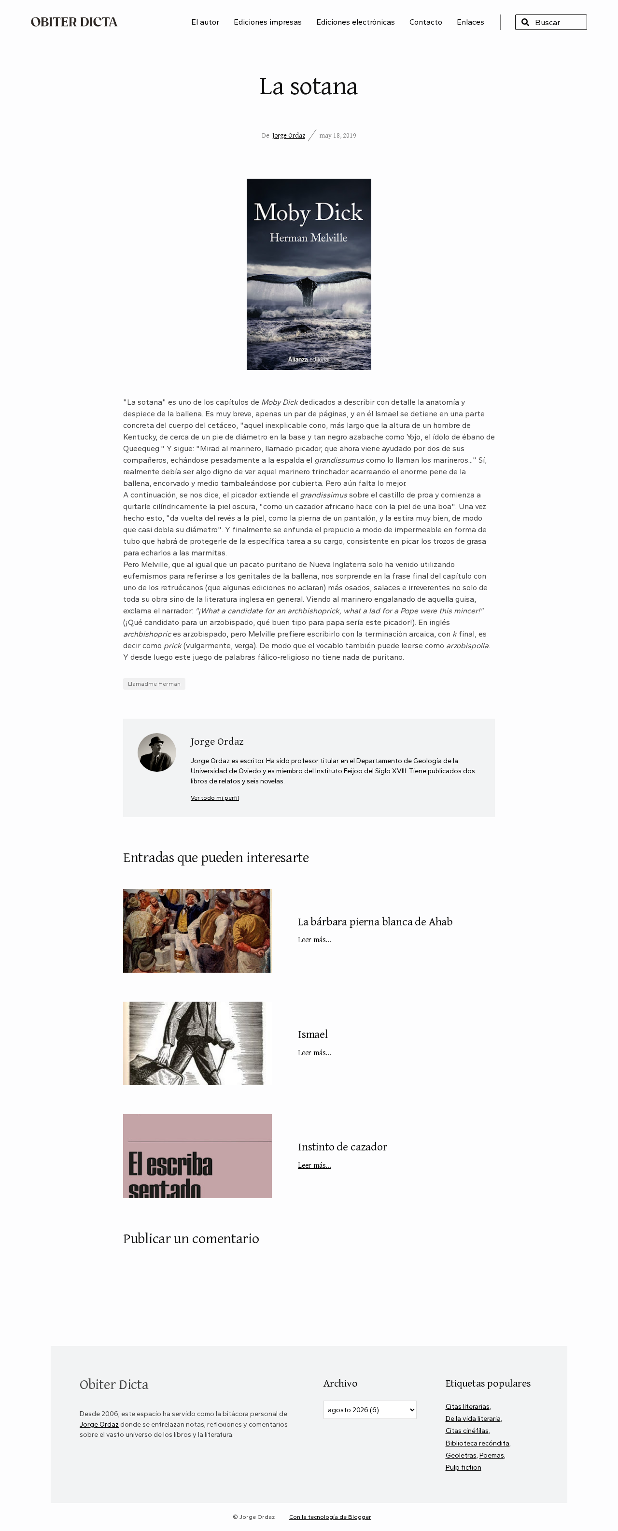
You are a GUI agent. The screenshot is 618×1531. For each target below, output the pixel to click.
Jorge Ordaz (288, 135)
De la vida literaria (473, 1418)
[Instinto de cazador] (197, 1156)
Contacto (425, 22)
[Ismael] (197, 1043)
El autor (205, 22)
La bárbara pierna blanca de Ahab (375, 929)
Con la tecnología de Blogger (330, 1517)
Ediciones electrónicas (355, 22)
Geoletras (461, 1455)
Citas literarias (468, 1406)
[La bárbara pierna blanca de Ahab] (197, 931)
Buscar (525, 22)
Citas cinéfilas (467, 1430)
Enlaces (470, 22)
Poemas (491, 1455)
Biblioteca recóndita (477, 1443)
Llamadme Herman (154, 683)
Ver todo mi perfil (215, 797)
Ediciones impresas (268, 22)
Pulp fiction (463, 1467)
